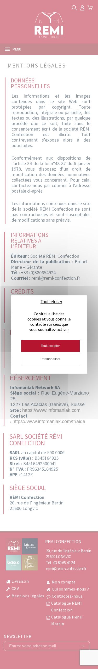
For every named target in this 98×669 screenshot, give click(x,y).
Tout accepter (50, 346)
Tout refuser (51, 302)
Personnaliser (50, 359)
